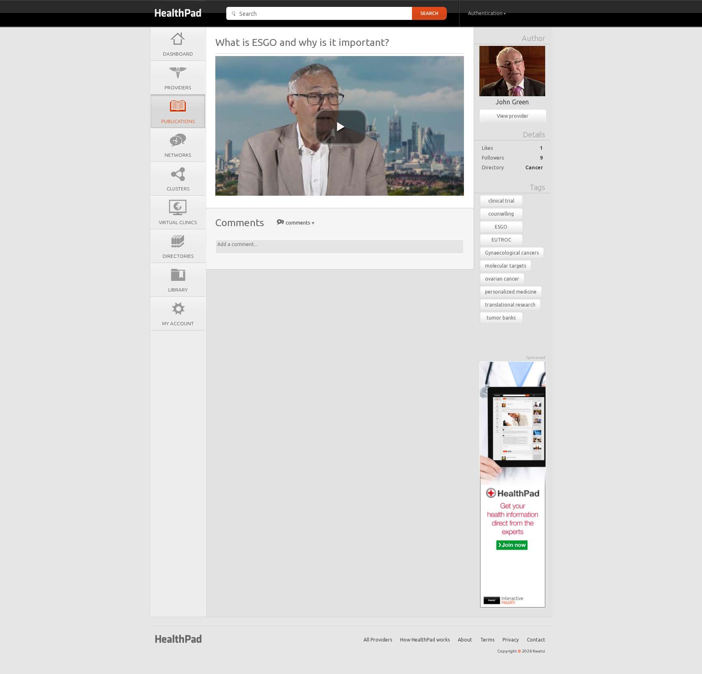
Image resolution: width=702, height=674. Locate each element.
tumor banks (501, 317)
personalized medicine (511, 291)
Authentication (486, 13)
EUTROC (501, 239)
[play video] (340, 127)
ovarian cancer (502, 278)
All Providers (378, 639)
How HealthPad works (425, 639)
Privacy (511, 639)
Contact (536, 639)
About (465, 639)
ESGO (501, 226)
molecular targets (505, 265)
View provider (513, 116)
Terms (487, 639)
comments (298, 222)
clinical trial (501, 200)
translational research (510, 304)
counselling (501, 213)
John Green (512, 102)
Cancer (534, 167)
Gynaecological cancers (512, 252)
